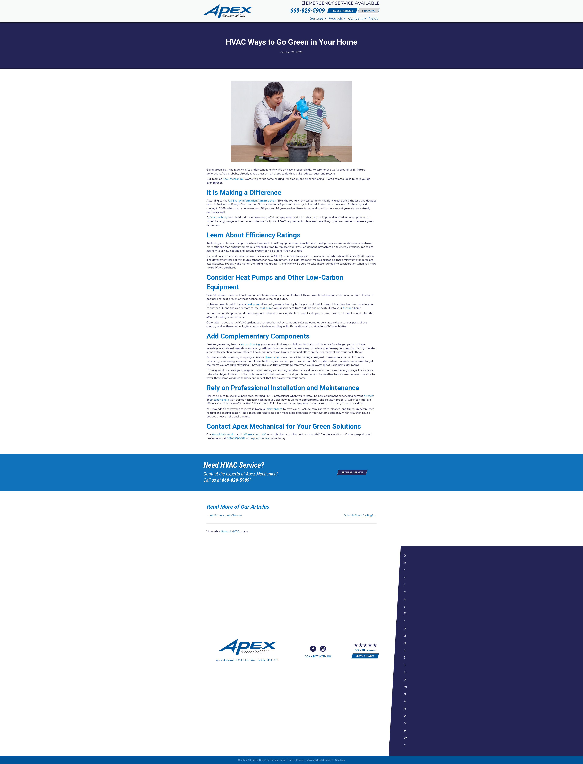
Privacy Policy (278, 760)
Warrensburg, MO (255, 434)
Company (355, 18)
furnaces (369, 396)
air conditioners (219, 400)
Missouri (348, 308)
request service (259, 438)
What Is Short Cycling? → (360, 515)
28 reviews (368, 650)
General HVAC (230, 531)
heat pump (253, 304)
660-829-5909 (236, 438)
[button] (325, 18)
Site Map (340, 760)
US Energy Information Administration (252, 200)
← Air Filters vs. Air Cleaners (224, 515)
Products (336, 18)
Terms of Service (296, 760)
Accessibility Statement (320, 760)
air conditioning (250, 344)
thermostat (272, 357)
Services (316, 18)
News (373, 18)
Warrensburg (218, 217)
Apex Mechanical (233, 179)
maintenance (274, 409)
